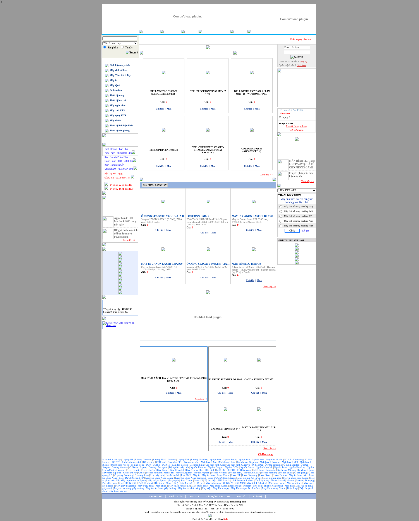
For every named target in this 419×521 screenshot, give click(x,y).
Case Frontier (134, 470)
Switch (300, 480)
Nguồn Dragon (216, 467)
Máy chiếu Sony (200, 485)
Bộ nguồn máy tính (179, 467)
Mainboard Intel (227, 462)
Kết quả (305, 231)
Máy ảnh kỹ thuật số (257, 483)
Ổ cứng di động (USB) (167, 483)
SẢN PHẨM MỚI (150, 344)
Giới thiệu (172, 31)
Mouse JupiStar (252, 472)
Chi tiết (160, 108)
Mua (169, 108)
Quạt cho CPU (175, 462)
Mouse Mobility (269, 472)
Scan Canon (186, 480)
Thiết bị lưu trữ (117, 100)
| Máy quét (173, 480)
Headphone (235, 485)
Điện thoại (292, 488)
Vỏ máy (122, 470)
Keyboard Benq (306, 470)
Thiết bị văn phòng (119, 130)
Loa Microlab (173, 475)
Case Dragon (149, 470)
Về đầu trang (265, 454)
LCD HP (231, 470)
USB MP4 (240, 483)
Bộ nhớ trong (138, 464)
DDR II (156, 464)
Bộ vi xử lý (149, 462)
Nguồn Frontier (199, 467)
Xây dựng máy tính (216, 31)
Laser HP (236, 475)
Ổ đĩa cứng (258, 464)
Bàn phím (271, 470)
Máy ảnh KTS (116, 110)
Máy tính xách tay (111, 459)
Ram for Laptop (180, 464)
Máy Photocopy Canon (274, 488)
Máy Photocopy (221, 488)
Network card (278, 480)
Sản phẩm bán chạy (155, 185)
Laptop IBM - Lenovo (164, 459)
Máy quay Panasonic (126, 485)
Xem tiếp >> (129, 240)
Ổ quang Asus (142, 475)
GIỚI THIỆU (175, 496)
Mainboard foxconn (270, 462)
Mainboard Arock (120, 464)
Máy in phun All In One (249, 477)
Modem (291, 480)
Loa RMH (186, 475)
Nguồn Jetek (281, 467)
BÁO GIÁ (194, 496)
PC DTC (116, 462)
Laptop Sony (230, 459)
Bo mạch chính (192, 462)
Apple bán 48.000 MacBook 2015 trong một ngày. (125, 219)
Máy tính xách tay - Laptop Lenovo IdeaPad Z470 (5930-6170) (174, 379)
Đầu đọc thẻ (186, 483)
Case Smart (163, 470)
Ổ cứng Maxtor (291, 464)
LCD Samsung (244, 470)
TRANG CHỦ (155, 496)
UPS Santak (224, 480)
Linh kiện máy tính (132, 462)
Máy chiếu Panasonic (179, 485)
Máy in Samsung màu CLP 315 (259, 428)
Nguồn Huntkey (297, 467)
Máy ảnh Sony (294, 483)
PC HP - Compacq (293, 459)
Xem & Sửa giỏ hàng (296, 126)
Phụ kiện (207, 488)
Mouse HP (169, 472)
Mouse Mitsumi (154, 472)
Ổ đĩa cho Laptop (138, 467)
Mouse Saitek (286, 472)
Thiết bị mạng (116, 95)
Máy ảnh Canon (277, 483)
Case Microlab (177, 470)
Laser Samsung (250, 475)
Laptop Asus (244, 459)
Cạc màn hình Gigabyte (239, 464)
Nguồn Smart (247, 467)
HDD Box (199, 483)
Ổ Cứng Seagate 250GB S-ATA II (162, 216)
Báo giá (191, 31)
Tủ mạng (309, 480)
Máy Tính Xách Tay (119, 75)
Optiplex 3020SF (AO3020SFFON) (251, 150)
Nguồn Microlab (264, 467)
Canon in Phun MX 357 (258, 379)
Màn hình (210, 470)
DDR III (166, 464)
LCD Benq (259, 470)
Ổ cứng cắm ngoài (158, 467)
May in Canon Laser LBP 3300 (252, 216)
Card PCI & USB (128, 483)
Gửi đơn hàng (297, 130)
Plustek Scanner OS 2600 (225, 379)
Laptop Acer (215, 459)
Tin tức (240, 31)
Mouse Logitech (184, 472)
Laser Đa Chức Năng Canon (159, 477)
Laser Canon (223, 475)
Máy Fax (289, 485)
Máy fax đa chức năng (189, 488)
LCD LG (221, 470)
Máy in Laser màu (298, 475)
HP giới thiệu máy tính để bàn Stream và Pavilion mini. (125, 231)
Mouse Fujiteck (202, 472)
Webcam (247, 485)
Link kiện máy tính (119, 65)
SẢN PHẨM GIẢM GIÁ (222, 344)
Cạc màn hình (197, 464)
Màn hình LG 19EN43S (246, 263)
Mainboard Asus (209, 462)
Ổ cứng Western (120, 467)
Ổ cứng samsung (273, 464)
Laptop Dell (183, 459)
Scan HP (198, 480)
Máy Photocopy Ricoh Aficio (246, 488)
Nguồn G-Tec (232, 467)
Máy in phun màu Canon (296, 477)
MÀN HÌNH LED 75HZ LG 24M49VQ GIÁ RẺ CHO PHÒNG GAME (302, 162)
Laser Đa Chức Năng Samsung (191, 477)
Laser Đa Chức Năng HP (131, 477)
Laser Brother (280, 475)
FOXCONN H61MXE (199, 216)
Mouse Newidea (219, 472)
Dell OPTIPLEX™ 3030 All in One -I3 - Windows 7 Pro (252, 92)
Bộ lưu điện (115, 90)
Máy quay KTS (117, 115)
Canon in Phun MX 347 (225, 428)
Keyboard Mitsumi (287, 470)
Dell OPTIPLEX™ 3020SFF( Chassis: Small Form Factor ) (208, 150)
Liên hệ (258, 31)
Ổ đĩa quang (300, 472)
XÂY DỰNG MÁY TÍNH (218, 496)
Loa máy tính (157, 475)
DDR (149, 464)
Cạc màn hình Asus (215, 464)
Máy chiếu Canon (219, 485)
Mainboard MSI (290, 462)
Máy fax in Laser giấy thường (161, 488)
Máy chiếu (114, 120)
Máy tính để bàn (117, 70)
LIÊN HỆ (258, 496)
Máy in (112, 80)
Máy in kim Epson (157, 480)
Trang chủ (151, 31)
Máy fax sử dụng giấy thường (129, 488)
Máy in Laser (209, 475)
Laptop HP (128, 459)
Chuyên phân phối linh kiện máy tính (301, 173)
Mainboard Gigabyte (248, 462)
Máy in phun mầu (272, 477)
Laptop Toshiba (199, 459)
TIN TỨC (241, 496)
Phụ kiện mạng (110, 483)
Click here (301, 65)
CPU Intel (161, 462)
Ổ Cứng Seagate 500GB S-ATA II (208, 263)
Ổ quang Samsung (124, 475)
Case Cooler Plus (195, 470)
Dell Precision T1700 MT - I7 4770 (208, 92)
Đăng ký (303, 61)
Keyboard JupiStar (112, 472)
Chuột (141, 472)
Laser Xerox (265, 475)
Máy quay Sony (146, 485)
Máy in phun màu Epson (133, 480)
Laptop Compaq (143, 459)
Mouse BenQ (236, 472)
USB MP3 (228, 483)
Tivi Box (258, 485)
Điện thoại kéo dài (118, 491)
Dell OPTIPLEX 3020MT (163, 150)
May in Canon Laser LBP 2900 (161, 263)
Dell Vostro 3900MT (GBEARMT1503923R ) (163, 92)
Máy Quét (114, 85)
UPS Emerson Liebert (242, 480)
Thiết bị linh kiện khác (120, 125)
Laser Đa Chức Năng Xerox (222, 477)
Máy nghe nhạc (117, 105)
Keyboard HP (130, 472)
